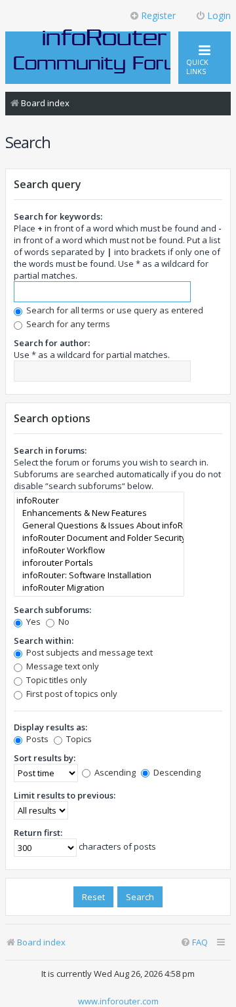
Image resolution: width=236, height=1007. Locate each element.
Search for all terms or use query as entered (113, 310)
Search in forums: (50, 450)
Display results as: (50, 727)
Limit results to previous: (64, 795)
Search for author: (52, 343)
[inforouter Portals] (99, 563)
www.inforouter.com (118, 1001)
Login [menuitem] (219, 15)
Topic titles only (55, 680)
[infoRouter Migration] (99, 588)
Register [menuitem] (158, 15)
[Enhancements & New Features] (99, 513)
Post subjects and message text (88, 652)
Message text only (61, 666)
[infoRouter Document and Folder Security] (99, 538)
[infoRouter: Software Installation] (99, 575)
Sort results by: (44, 758)
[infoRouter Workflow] (99, 550)
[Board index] (105, 50)
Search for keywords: (58, 216)
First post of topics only (70, 694)
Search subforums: (52, 610)
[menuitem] (194, 942)
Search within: (43, 640)
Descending (176, 772)
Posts (36, 739)
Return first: (38, 833)
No (62, 621)
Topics (78, 739)
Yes (32, 621)
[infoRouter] (99, 500)
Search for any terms (67, 324)
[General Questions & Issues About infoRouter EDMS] (99, 525)
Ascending (114, 772)
